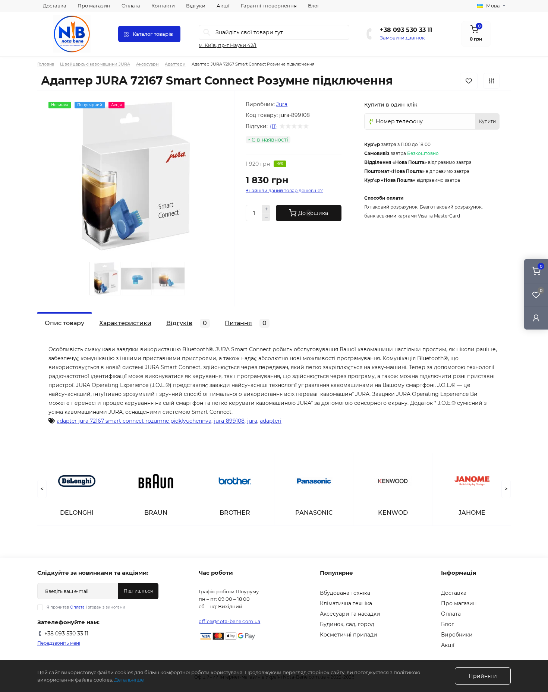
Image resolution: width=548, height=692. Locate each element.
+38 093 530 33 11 (406, 30)
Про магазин (94, 6)
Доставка (54, 6)
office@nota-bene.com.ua (229, 621)
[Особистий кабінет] (536, 318)
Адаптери (175, 64)
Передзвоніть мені (58, 643)
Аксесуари (147, 64)
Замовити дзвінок (402, 38)
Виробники (457, 634)
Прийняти (483, 676)
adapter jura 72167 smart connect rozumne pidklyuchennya (134, 421)
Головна (45, 64)
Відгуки (195, 6)
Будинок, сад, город (347, 624)
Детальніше (129, 680)
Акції (223, 6)
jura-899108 (229, 421)
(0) (273, 126)
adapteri (270, 421)
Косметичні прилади (348, 634)
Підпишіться (138, 591)
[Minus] (266, 217)
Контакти (163, 6)
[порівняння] (491, 81)
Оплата (131, 6)
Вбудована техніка (345, 593)
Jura (281, 104)
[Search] (207, 32)
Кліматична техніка (346, 603)
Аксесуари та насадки (350, 613)
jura (252, 421)
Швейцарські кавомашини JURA (95, 64)
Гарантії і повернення (269, 6)
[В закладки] (469, 81)
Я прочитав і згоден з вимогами (86, 607)
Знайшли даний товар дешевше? (284, 190)
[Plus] (266, 209)
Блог (313, 6)
